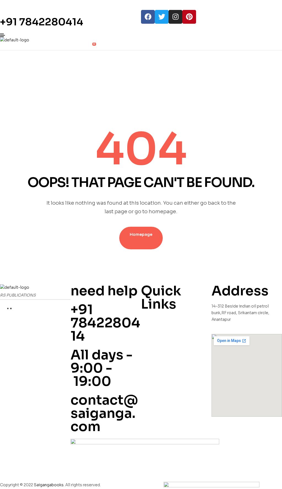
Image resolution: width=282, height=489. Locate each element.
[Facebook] (148, 17)
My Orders (151, 319)
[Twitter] (162, 17)
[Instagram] (175, 17)
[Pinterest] (189, 17)
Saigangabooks (49, 484)
